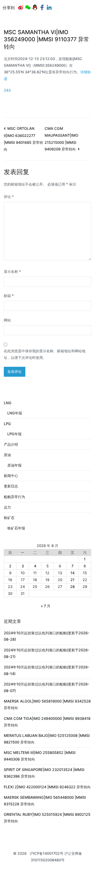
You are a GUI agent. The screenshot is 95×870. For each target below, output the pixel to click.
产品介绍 (11, 444)
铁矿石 (9, 517)
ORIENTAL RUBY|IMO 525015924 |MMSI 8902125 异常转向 (47, 817)
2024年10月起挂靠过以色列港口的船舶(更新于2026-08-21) (46, 653)
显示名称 (12, 271)
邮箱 (9, 295)
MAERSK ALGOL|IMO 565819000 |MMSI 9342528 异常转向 (47, 704)
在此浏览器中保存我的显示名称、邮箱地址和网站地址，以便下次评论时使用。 (44, 354)
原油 (7, 455)
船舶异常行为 (14, 497)
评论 (9, 196)
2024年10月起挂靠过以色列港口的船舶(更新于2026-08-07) (46, 687)
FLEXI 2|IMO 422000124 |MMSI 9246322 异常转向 (47, 787)
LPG (7, 424)
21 (72, 580)
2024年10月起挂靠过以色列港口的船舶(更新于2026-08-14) (46, 670)
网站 (7, 320)
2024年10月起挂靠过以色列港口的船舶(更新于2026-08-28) (46, 636)
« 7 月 (45, 606)
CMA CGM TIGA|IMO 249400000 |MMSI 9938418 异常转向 (47, 721)
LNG (7, 403)
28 (72, 586)
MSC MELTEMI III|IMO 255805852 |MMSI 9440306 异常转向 (39, 755)
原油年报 (14, 465)
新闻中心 (11, 475)
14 (72, 573)
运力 (7, 507)
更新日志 (11, 486)
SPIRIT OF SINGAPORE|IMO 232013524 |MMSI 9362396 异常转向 (44, 772)
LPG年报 (14, 434)
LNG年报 (14, 413)
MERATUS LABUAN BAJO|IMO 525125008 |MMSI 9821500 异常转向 (47, 738)
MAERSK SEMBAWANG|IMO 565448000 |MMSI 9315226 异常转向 (45, 800)
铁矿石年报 (16, 528)
